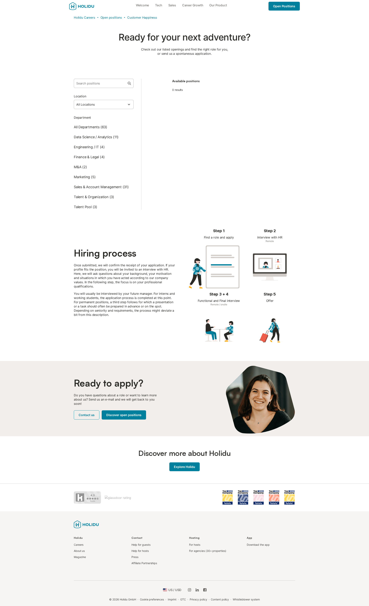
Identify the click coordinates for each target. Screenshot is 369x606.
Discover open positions (123, 415)
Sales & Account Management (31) (101, 187)
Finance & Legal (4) (89, 157)
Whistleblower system (246, 599)
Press (134, 557)
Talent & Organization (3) (94, 197)
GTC (183, 599)
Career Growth (192, 5)
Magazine (80, 557)
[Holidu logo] (86, 524)
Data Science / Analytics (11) (96, 137)
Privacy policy (198, 599)
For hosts (194, 544)
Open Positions (284, 6)
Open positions (111, 17)
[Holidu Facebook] (204, 589)
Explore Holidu (184, 467)
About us (79, 550)
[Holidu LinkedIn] (197, 589)
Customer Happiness (142, 17)
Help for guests (140, 544)
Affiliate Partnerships (144, 563)
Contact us (87, 415)
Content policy (220, 599)
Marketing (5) (85, 177)
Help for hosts (140, 550)
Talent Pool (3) (85, 207)
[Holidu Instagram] (189, 589)
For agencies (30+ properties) (207, 550)
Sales (172, 5)
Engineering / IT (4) (89, 147)
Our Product (218, 5)
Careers (78, 544)
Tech (158, 5)
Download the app (258, 544)
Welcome (142, 5)
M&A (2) (80, 167)
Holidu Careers (84, 17)
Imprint (172, 599)
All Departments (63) (90, 127)
